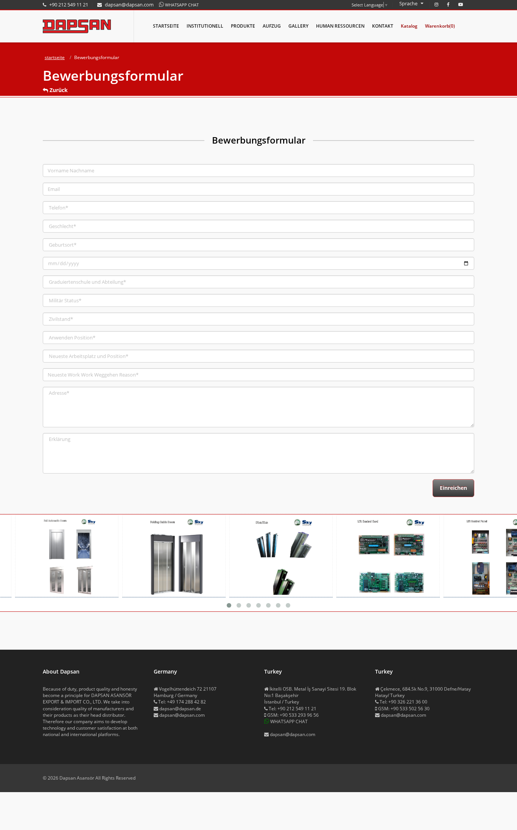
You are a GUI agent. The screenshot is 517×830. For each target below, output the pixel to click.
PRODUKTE (243, 26)
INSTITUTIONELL (205, 26)
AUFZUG (272, 26)
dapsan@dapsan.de (180, 708)
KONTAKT (382, 26)
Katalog (409, 26)
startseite (55, 57)
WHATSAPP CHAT (182, 5)
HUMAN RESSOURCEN (340, 26)
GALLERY (298, 26)
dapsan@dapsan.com (182, 715)
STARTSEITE (166, 26)
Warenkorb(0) (440, 26)
